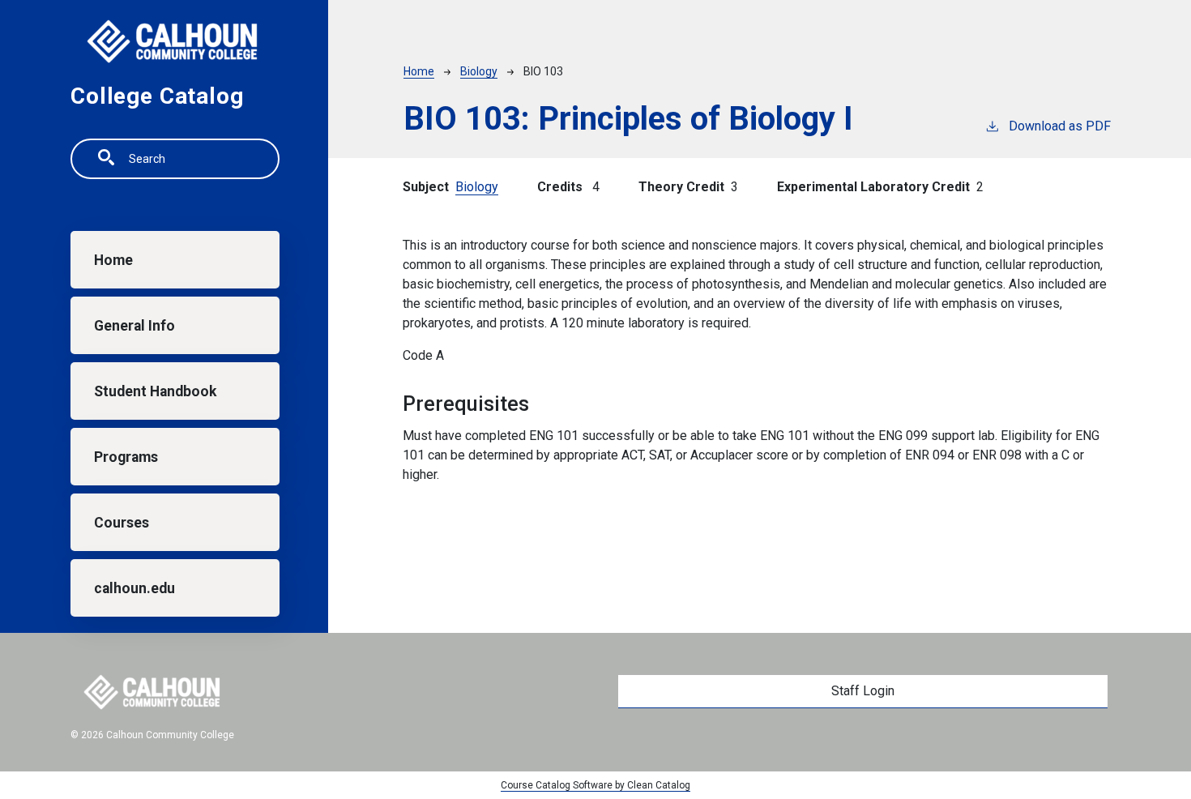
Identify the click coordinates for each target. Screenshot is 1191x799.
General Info (134, 326)
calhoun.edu (134, 588)
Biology (478, 71)
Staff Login (862, 691)
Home (113, 260)
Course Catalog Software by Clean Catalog (595, 785)
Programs (126, 457)
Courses (121, 523)
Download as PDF (1060, 126)
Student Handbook (155, 391)
